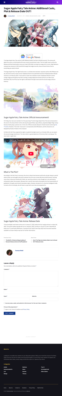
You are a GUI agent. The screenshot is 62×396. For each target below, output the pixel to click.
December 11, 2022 (21, 16)
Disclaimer (24, 387)
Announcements (34, 16)
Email (5, 296)
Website (34, 296)
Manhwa (24, 367)
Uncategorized (45, 369)
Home (5, 387)
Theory (24, 373)
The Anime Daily (10, 391)
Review (24, 371)
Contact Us (17, 387)
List (5, 371)
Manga (5, 373)
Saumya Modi (11, 16)
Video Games (44, 371)
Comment (7, 269)
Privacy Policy (26, 309)
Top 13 (43, 367)
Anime (27, 16)
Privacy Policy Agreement (11, 307)
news (39, 16)
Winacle (28, 391)
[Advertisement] (31, 325)
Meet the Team (40, 387)
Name (6, 289)
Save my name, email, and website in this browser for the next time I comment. (26, 303)
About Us (11, 387)
